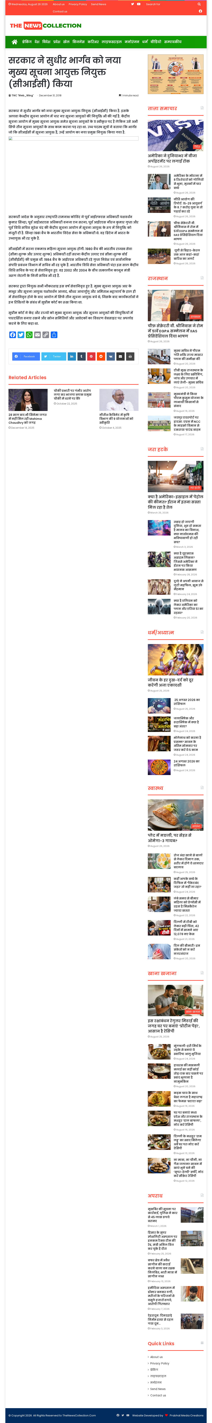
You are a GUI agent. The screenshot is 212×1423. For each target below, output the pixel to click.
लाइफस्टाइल (112, 42)
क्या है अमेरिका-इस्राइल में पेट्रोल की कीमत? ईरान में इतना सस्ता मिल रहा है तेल (175, 502)
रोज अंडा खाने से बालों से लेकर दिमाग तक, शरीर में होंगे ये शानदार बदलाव (189, 861)
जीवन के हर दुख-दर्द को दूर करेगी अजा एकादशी (170, 682)
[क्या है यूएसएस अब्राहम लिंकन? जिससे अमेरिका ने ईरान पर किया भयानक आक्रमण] (159, 559)
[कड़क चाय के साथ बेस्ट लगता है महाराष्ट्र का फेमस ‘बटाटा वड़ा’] (159, 1099)
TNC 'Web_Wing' (23, 95)
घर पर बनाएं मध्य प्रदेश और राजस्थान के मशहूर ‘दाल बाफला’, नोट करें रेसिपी (188, 1118)
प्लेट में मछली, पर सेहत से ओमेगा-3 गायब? (170, 838)
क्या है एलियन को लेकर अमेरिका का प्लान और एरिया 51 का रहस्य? (188, 607)
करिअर (93, 42)
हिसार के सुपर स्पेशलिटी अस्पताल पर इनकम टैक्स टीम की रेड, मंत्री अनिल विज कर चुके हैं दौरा (162, 1241)
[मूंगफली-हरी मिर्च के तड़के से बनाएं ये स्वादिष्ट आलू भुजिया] (159, 1052)
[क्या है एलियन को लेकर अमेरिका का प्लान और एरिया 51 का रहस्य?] (159, 606)
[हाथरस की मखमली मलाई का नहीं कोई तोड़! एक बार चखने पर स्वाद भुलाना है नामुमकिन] (159, 1071)
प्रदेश (56, 42)
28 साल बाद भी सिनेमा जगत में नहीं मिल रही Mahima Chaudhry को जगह (27, 419)
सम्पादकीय (173, 42)
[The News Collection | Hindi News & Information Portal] (45, 25)
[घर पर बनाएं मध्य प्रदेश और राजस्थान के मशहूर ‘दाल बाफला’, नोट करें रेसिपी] (159, 1118)
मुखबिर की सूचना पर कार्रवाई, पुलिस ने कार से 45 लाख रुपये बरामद (162, 1215)
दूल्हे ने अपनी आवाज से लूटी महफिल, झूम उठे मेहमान (189, 585)
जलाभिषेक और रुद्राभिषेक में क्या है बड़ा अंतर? (186, 722)
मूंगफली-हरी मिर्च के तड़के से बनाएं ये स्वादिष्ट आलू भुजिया (187, 1050)
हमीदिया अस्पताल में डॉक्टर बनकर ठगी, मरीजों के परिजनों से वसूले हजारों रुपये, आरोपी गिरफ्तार (161, 1296)
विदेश (46, 42)
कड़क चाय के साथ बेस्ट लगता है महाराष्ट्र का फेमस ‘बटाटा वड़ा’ (188, 1097)
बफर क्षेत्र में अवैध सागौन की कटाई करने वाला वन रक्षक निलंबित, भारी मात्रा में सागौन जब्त (162, 1268)
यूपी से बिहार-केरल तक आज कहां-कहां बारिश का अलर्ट (187, 254)
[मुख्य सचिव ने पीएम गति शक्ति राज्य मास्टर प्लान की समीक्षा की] (159, 356)
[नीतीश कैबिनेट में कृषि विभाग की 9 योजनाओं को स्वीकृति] (119, 400)
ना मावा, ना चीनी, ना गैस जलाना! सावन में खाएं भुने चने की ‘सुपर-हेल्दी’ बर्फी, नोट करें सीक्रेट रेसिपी (189, 1168)
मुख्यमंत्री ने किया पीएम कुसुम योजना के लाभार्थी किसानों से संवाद (189, 400)
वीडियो (156, 42)
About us (59, 4)
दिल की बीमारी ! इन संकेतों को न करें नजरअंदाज (187, 950)
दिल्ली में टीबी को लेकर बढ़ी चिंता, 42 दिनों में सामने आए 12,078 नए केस (186, 928)
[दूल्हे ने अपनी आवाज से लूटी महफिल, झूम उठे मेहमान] (159, 587)
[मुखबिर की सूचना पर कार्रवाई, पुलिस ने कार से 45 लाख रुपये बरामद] (192, 1215)
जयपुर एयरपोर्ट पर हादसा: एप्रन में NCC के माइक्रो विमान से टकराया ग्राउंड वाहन (187, 423)
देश (37, 42)
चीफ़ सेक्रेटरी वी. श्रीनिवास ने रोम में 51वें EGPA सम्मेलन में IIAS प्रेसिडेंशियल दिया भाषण (188, 231)
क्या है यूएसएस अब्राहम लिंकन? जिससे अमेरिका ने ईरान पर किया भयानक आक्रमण (186, 561)
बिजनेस (78, 42)
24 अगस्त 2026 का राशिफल (187, 763)
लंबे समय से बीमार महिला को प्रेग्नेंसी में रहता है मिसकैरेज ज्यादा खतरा (187, 904)
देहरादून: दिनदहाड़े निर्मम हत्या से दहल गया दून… (160, 1319)
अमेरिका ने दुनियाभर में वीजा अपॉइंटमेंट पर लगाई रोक (172, 158)
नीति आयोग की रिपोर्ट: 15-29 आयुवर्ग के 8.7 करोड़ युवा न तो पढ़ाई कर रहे (188, 205)
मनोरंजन (132, 42)
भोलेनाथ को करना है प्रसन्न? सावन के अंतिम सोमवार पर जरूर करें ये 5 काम (187, 744)
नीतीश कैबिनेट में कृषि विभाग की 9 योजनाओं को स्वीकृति (116, 419)
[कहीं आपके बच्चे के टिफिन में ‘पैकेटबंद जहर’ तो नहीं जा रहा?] (159, 884)
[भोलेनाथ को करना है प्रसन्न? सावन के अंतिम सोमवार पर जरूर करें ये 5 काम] (159, 743)
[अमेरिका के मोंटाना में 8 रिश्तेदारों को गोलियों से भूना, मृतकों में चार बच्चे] (159, 181)
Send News (98, 4)
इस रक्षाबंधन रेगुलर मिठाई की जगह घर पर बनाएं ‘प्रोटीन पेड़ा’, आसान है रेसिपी (174, 1026)
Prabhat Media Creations (187, 1415)
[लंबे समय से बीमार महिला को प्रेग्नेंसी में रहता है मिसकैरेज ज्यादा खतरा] (159, 904)
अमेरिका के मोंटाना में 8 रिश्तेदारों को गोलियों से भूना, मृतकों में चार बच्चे (189, 182)
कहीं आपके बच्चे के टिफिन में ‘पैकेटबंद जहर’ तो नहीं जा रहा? (187, 883)
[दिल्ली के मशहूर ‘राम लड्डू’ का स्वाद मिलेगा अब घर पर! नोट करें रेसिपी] (159, 1142)
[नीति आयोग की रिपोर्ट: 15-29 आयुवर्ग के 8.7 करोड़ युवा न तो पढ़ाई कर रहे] (159, 205)
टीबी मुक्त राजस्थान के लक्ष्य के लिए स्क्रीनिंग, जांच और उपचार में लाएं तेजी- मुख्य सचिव (188, 376)
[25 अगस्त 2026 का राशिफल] (159, 706)
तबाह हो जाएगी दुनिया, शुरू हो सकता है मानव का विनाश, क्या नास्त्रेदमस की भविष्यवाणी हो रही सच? (187, 532)
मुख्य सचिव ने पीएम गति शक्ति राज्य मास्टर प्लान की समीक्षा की (188, 355)
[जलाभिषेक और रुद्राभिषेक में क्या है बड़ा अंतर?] (159, 724)
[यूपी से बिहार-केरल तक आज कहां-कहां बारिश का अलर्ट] (159, 256)
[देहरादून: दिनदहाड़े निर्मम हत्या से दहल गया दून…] (192, 1321)
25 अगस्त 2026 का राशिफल (187, 702)
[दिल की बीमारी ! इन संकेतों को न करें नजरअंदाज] (159, 951)
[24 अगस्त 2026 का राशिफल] (159, 767)
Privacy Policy (78, 4)
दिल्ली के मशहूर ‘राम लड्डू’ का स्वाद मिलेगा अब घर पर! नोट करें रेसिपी (188, 1142)
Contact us (60, 11)
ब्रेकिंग (27, 42)
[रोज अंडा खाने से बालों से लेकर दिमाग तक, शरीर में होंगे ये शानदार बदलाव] (159, 861)
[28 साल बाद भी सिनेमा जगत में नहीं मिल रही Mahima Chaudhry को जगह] (28, 400)
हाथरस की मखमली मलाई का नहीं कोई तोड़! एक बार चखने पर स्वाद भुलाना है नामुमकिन (188, 1073)
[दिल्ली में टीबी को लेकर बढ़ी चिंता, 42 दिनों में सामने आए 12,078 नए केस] (159, 928)
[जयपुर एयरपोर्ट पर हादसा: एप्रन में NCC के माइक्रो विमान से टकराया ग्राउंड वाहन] (159, 423)
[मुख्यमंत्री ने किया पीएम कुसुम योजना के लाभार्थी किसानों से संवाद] (159, 400)
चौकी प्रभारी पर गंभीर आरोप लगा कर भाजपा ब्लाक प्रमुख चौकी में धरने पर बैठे (73, 395)
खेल (66, 42)
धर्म (145, 42)
